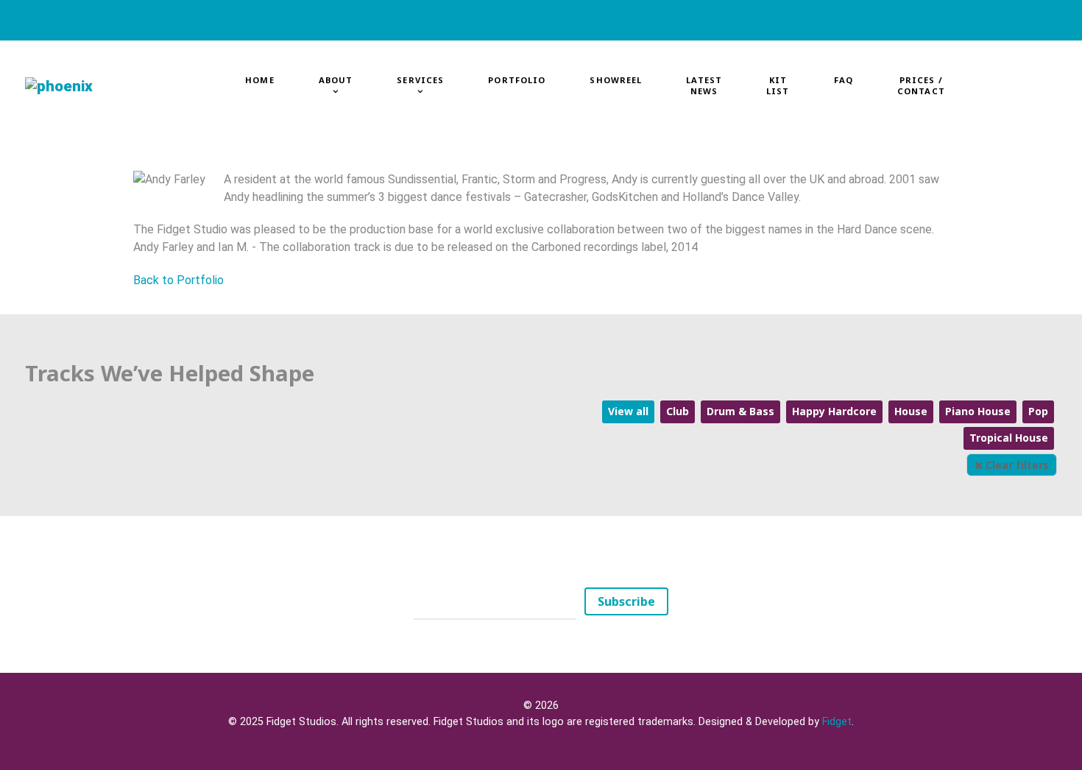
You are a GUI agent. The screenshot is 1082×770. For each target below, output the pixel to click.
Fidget (837, 722)
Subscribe (626, 601)
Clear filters (1016, 465)
